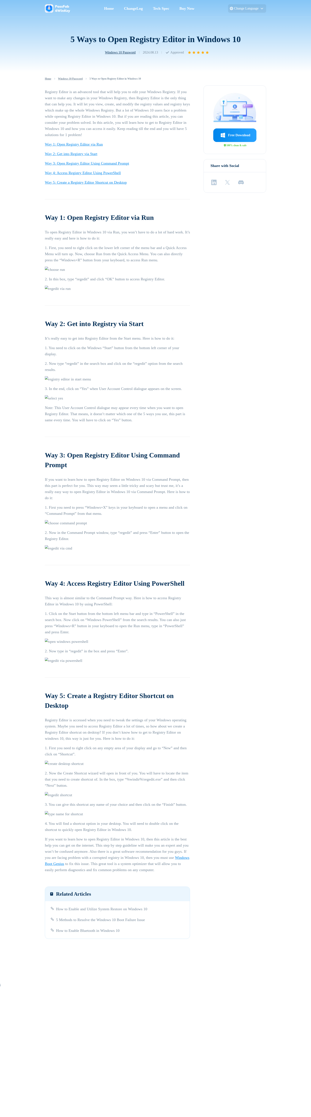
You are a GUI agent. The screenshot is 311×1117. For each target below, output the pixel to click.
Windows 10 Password (120, 52)
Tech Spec (161, 8)
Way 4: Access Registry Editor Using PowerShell (83, 173)
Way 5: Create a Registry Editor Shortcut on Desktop (86, 182)
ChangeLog (133, 8)
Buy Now (186, 8)
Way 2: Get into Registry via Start (71, 154)
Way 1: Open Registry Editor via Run (74, 144)
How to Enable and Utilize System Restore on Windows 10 (101, 909)
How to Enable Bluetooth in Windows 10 (88, 930)
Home (109, 8)
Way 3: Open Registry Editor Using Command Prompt (87, 163)
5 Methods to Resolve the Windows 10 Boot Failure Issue (100, 920)
